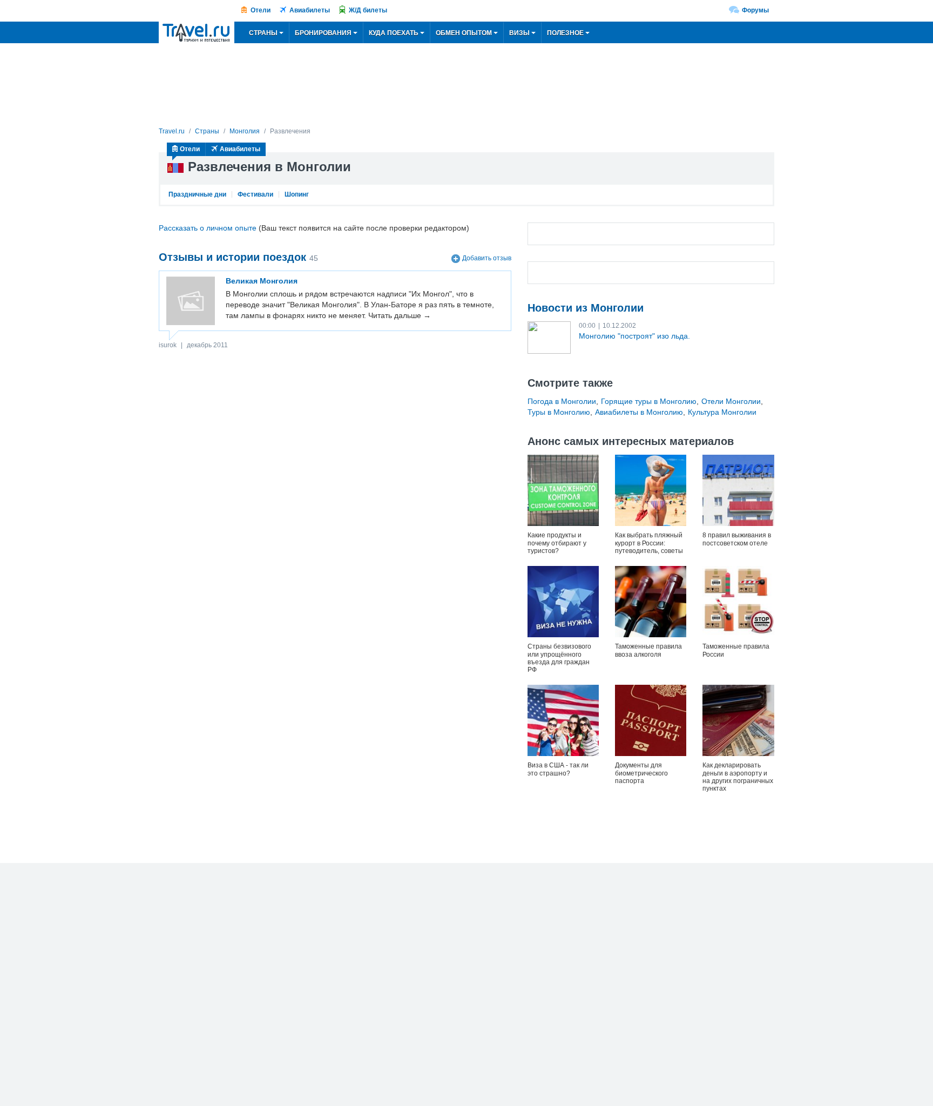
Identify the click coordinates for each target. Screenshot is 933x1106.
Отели (261, 10)
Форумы (755, 10)
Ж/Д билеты (368, 10)
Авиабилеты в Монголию (639, 412)
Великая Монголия (262, 280)
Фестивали (255, 194)
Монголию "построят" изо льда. (634, 336)
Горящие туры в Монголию (649, 401)
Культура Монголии (722, 412)
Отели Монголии (731, 401)
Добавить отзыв (486, 258)
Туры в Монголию (559, 412)
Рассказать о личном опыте (207, 228)
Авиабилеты (309, 10)
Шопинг (297, 194)
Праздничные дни (197, 194)
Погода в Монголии (562, 401)
